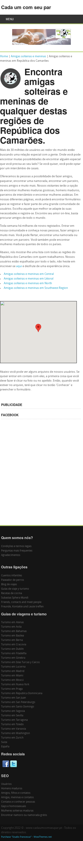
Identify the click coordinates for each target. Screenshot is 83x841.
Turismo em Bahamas (14, 631)
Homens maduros (11, 788)
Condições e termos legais (16, 546)
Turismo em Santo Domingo (17, 706)
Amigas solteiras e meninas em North (28, 283)
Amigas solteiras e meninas (28, 56)
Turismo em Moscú (12, 680)
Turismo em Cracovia (13, 644)
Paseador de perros (12, 580)
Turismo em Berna (12, 640)
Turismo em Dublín (12, 649)
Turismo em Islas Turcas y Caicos (20, 662)
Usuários (6, 784)
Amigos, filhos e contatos (15, 793)
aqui (19, 266)
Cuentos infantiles (11, 575)
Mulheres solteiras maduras (17, 810)
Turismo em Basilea (12, 635)
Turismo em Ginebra (13, 658)
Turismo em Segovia (13, 711)
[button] (38, 328)
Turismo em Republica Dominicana (21, 693)
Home (4, 56)
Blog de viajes (9, 584)
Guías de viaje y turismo (15, 589)
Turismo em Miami (12, 675)
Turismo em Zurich (12, 738)
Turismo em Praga (12, 689)
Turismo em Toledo (12, 724)
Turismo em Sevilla (12, 715)
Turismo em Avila (11, 627)
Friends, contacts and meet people (21, 602)
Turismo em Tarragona (14, 720)
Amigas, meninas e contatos (17, 797)
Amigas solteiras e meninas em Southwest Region (36, 288)
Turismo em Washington (15, 733)
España (5, 746)
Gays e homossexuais (13, 806)
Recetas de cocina (11, 593)
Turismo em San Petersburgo (18, 702)
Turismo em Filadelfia (13, 653)
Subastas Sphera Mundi (14, 598)
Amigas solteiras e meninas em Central (29, 274)
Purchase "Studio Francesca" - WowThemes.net (26, 837)
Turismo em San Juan (13, 698)
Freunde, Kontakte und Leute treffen (22, 606)
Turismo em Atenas (12, 622)
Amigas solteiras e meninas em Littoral (28, 278)
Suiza (4, 742)
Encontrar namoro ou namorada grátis (24, 815)
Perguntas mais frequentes (16, 551)
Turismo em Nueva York (15, 684)
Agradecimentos (10, 555)
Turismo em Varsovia (13, 729)
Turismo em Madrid (12, 671)
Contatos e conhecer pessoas (18, 802)
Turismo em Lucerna (13, 667)
